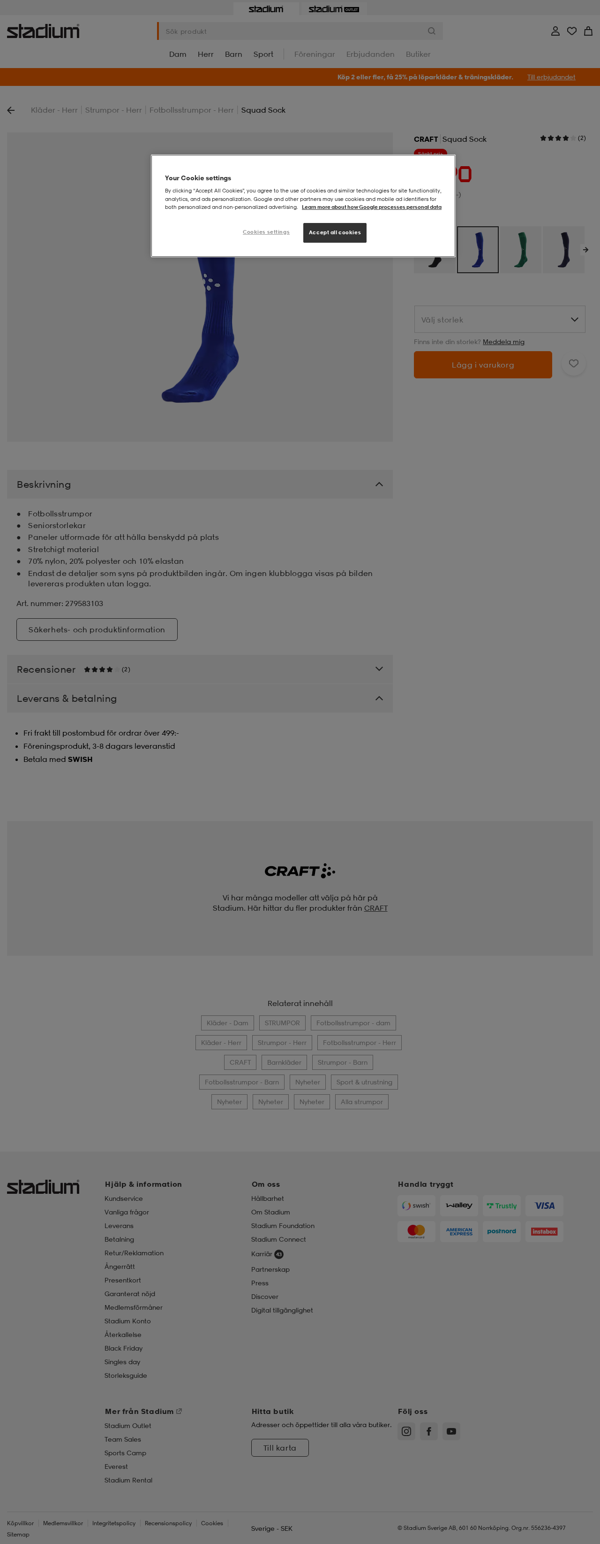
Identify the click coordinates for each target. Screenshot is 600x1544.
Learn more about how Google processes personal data (372, 207)
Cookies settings (266, 232)
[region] (303, 205)
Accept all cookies (335, 232)
